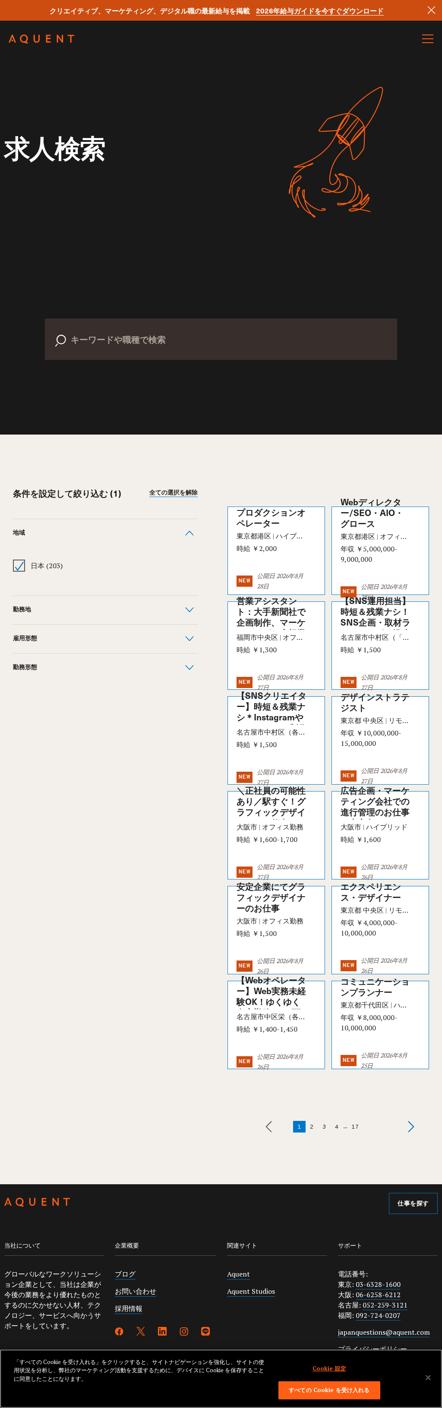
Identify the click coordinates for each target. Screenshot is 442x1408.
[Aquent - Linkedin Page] (162, 1332)
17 (355, 1127)
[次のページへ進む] (380, 1126)
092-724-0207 (378, 1315)
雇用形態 (25, 638)
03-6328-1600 (378, 1284)
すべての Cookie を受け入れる (329, 1390)
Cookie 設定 (329, 1368)
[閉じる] (428, 1377)
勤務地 (22, 609)
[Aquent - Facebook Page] (119, 1332)
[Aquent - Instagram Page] (184, 1332)
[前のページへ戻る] (276, 1126)
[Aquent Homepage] (41, 41)
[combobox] (221, 331)
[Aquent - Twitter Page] (141, 1332)
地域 (19, 533)
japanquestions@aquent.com (384, 1332)
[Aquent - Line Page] (205, 1332)
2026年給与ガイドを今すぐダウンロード (320, 10)
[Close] (431, 10)
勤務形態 (25, 667)
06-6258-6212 (378, 1294)
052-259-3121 (385, 1305)
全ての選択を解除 (173, 493)
